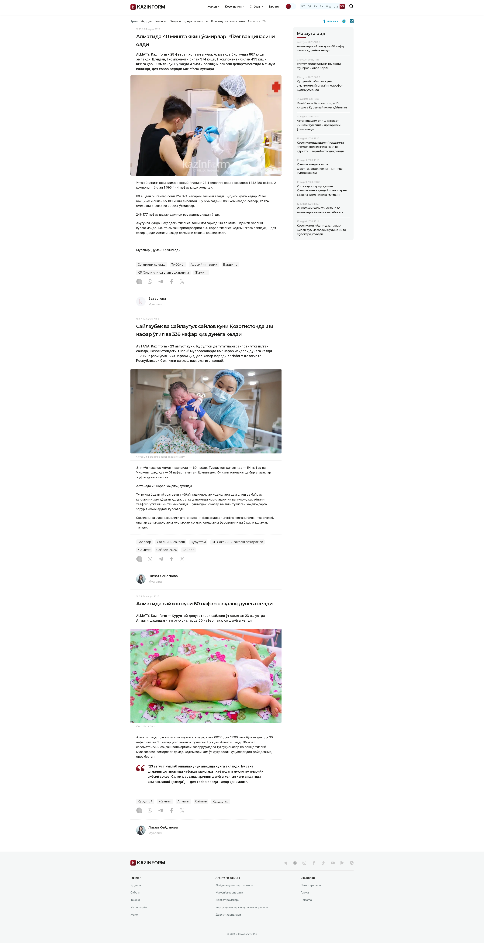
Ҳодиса (175, 21)
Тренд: (134, 21)
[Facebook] (171, 282)
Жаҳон (134, 914)
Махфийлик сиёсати (229, 892)
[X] (182, 282)
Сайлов (188, 550)
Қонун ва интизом (196, 21)
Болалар (144, 542)
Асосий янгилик (204, 264)
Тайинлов (161, 21)
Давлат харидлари (228, 914)
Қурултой (198, 542)
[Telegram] (161, 282)
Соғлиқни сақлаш (152, 264)
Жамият (201, 272)
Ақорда (146, 21)
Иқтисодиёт (138, 907)
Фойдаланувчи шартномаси (234, 885)
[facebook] (314, 863)
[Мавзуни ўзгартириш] (290, 6)
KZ (303, 6)
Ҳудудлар (220, 801)
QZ (309, 6)
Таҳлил (273, 6)
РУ (315, 6)
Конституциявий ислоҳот (228, 21)
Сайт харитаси (311, 885)
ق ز (336, 6)
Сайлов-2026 (256, 21)
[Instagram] (139, 282)
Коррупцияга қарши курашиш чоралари (242, 907)
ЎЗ (342, 6)
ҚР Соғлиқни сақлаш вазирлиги (163, 272)
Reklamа (306, 900)
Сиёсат (135, 892)
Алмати (183, 801)
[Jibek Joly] (331, 21)
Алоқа (305, 892)
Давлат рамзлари (227, 900)
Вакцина (230, 264)
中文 (328, 6)
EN (321, 6)
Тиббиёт (178, 264)
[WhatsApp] (150, 282)
